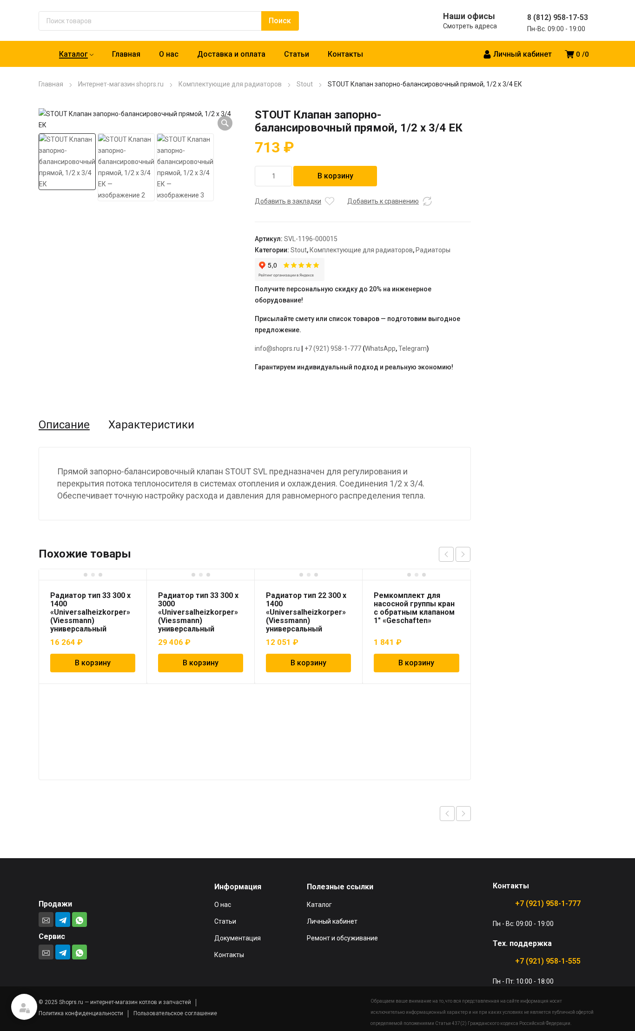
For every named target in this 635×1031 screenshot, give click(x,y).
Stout (305, 84)
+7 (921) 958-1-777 (332, 348)
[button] (225, 123)
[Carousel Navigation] (454, 554)
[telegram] (62, 919)
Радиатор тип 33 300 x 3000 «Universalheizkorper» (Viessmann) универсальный (198, 612)
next (463, 554)
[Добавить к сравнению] (427, 201)
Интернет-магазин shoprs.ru (121, 84)
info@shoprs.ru (277, 348)
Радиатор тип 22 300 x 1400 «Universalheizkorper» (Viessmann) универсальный (306, 612)
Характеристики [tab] (151, 424)
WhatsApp (380, 348)
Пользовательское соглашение (175, 1013)
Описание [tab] (64, 424)
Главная (51, 84)
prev (446, 554)
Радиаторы (433, 250)
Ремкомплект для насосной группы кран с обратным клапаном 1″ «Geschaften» (414, 608)
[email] (46, 919)
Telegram (412, 348)
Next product (463, 813)
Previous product (447, 813)
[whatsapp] (79, 919)
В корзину (335, 175)
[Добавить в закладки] (329, 201)
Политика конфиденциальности (81, 1013)
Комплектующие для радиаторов (230, 84)
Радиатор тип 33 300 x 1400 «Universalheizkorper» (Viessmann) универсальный (90, 612)
